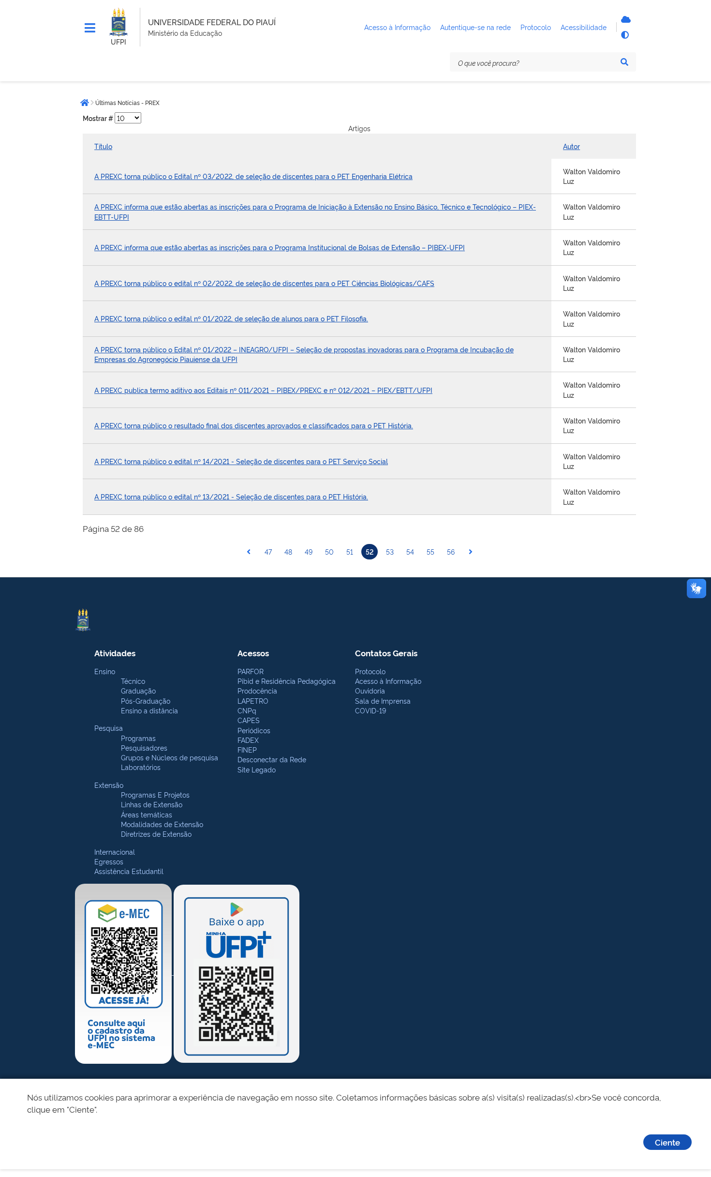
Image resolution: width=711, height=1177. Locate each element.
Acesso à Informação (388, 680)
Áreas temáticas (146, 814)
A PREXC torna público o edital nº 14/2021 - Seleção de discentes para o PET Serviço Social (241, 461)
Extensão (108, 784)
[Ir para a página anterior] (248, 551)
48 (288, 551)
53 (390, 551)
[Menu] (90, 28)
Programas (138, 737)
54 (410, 551)
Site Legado (256, 769)
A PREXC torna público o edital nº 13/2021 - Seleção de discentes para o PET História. (231, 496)
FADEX (248, 739)
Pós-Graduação (145, 700)
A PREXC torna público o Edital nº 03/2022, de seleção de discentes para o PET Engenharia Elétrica (253, 176)
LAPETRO (252, 700)
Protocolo (370, 671)
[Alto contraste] (624, 35)
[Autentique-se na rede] (624, 19)
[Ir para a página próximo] (470, 551)
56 (451, 551)
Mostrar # (99, 117)
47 (268, 551)
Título (103, 146)
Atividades (114, 652)
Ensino (104, 671)
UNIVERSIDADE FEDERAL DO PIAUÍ (212, 21)
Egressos (108, 861)
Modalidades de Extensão (162, 824)
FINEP (247, 749)
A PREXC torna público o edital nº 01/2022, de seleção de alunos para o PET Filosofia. (231, 318)
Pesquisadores (144, 747)
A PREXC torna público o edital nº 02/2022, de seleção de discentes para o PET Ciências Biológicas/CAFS (264, 282)
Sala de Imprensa (383, 700)
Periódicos (253, 730)
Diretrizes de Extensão (156, 833)
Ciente (667, 1141)
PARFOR (250, 671)
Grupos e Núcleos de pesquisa (169, 757)
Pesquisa (108, 727)
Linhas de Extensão (151, 804)
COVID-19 (370, 710)
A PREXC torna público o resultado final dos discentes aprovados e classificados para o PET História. (253, 425)
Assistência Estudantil (128, 870)
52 (369, 551)
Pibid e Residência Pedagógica (286, 680)
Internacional (114, 851)
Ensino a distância (149, 710)
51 (349, 551)
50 (329, 551)
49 (308, 551)
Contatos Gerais (386, 652)
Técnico (133, 680)
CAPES (248, 719)
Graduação (138, 690)
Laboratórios (141, 766)
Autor (571, 146)
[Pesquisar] (624, 62)
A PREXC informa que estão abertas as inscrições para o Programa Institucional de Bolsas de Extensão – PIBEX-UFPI (279, 247)
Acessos (253, 652)
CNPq (246, 710)
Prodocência (257, 690)
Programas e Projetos (155, 794)
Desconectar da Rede (271, 759)
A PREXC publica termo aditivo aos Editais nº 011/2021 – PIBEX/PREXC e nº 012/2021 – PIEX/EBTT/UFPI (263, 389)
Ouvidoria (370, 690)
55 (430, 551)
